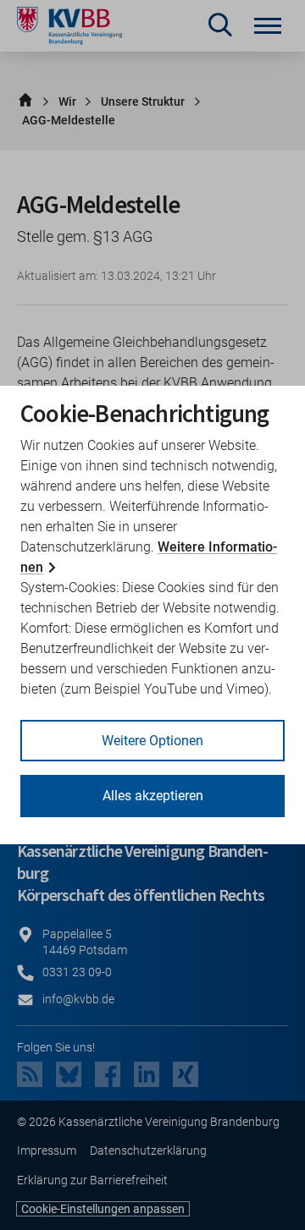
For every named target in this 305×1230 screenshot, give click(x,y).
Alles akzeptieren (153, 796)
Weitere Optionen (152, 741)
